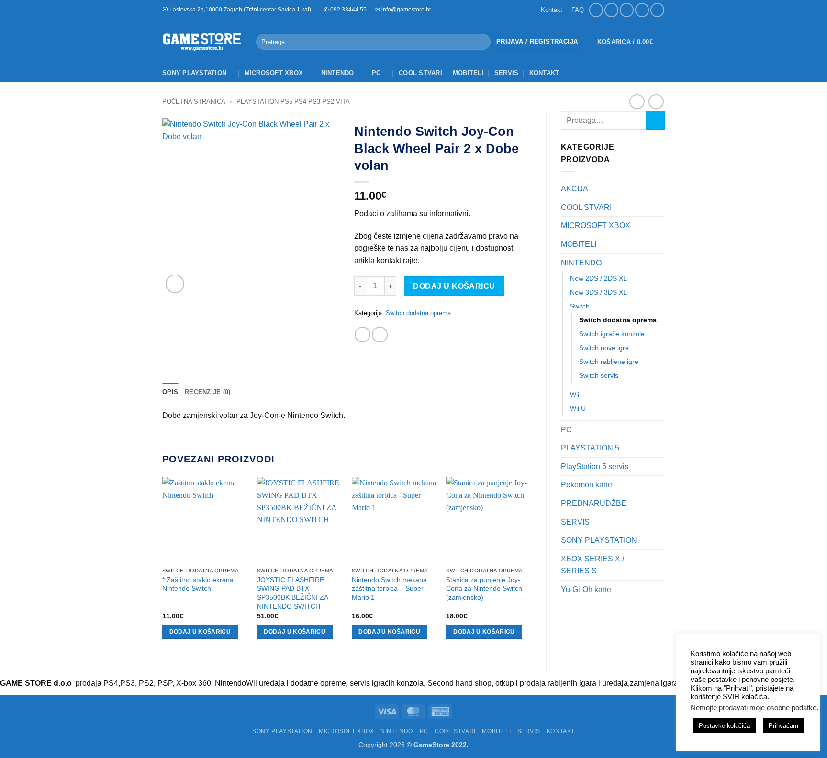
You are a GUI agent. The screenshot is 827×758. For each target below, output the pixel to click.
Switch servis (598, 375)
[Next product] (636, 101)
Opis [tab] (170, 391)
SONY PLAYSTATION (194, 73)
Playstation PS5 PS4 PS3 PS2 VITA (293, 101)
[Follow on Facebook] (596, 10)
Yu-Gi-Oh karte (586, 589)
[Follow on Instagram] (611, 10)
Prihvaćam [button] (783, 725)
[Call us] (642, 10)
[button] (537, 42)
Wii (574, 394)
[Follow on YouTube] (657, 10)
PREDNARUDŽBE (593, 503)
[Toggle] (659, 225)
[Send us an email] (627, 10)
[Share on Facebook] (362, 334)
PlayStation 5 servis (594, 466)
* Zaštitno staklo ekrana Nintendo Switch (198, 584)
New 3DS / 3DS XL (598, 292)
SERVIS (506, 73)
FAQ (577, 9)
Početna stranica (193, 101)
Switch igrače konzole (612, 334)
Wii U (578, 408)
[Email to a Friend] (380, 334)
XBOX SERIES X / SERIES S (592, 565)
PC (376, 73)
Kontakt (551, 9)
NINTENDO (337, 73)
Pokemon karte (586, 485)
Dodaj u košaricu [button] (200, 632)
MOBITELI (468, 73)
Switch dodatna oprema (618, 320)
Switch (580, 306)
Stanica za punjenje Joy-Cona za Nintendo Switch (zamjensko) (484, 588)
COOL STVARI (420, 73)
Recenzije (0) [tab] (207, 391)
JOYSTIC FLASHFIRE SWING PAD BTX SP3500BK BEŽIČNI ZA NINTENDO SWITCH (292, 593)
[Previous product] (655, 101)
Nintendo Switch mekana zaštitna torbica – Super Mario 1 (389, 588)
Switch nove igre (604, 348)
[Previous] (163, 566)
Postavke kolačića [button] (724, 725)
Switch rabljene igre (608, 361)
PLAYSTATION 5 (590, 448)
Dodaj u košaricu (454, 286)
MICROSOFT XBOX (274, 73)
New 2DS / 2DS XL (598, 278)
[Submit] (481, 42)
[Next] (531, 566)
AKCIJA (574, 189)
